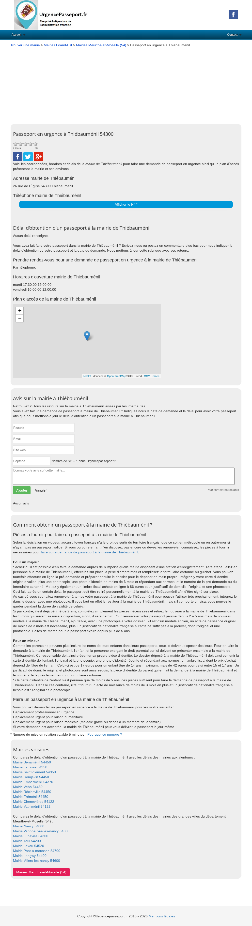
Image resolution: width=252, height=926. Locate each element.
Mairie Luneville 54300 (30, 836)
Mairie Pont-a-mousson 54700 (36, 851)
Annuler (41, 490)
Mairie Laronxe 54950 (30, 767)
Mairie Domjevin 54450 (31, 777)
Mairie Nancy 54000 (28, 826)
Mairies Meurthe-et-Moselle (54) (101, 45)
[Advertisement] (126, 84)
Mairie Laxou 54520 (28, 846)
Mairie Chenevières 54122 (33, 802)
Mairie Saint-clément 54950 (34, 772)
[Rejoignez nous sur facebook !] (233, 14)
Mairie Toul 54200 (27, 841)
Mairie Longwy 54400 (30, 856)
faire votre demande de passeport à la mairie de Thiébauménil (89, 552)
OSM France (151, 376)
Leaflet (87, 376)
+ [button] (19, 311)
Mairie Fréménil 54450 (30, 797)
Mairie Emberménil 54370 (33, 782)
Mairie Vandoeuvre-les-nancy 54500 (41, 831)
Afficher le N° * (126, 204)
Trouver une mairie (25, 45)
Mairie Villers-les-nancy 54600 (36, 861)
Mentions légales (162, 916)
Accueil (16, 34)
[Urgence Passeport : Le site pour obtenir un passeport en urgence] (51, 14)
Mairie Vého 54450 (28, 787)
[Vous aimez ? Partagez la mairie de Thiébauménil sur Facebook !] (17, 156)
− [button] (19, 318)
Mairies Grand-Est (58, 45)
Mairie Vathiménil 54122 (31, 806)
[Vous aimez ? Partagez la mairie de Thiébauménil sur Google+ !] (38, 156)
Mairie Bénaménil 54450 (32, 762)
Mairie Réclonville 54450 (32, 792)
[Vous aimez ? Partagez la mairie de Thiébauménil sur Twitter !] (28, 156)
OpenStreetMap (116, 376)
